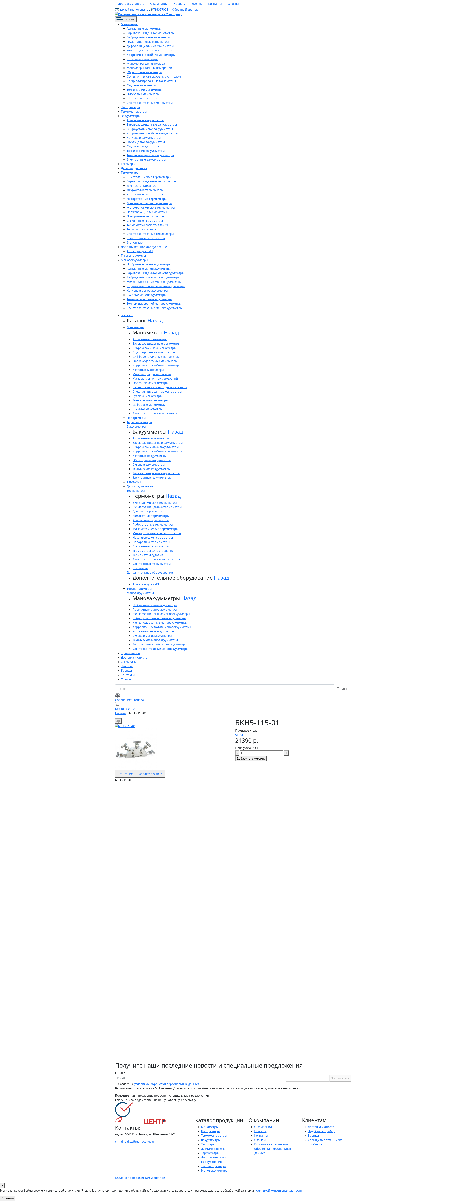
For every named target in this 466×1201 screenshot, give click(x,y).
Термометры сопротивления (147, 225)
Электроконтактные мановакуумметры (154, 308)
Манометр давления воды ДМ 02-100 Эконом (171, 977)
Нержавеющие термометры (147, 212)
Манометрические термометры (149, 203)
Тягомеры (128, 164)
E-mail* (120, 1073)
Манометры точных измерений (149, 68)
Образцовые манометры (144, 72)
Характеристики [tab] (150, 774)
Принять (7, 1198)
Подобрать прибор (321, 1131)
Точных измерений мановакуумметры (154, 304)
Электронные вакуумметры (146, 159)
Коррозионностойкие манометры (151, 55)
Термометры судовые (142, 229)
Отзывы (233, 4)
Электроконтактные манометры (150, 103)
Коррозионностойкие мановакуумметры (156, 286)
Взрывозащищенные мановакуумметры (155, 273)
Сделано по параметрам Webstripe (140, 1178)
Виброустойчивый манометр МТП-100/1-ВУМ (171, 1047)
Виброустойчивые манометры (148, 37)
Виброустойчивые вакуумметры (150, 129)
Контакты (215, 4)
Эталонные (135, 242)
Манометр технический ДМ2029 (155, 1012)
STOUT (240, 735)
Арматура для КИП (140, 251)
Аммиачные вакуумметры (145, 120)
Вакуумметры (130, 116)
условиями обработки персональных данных (166, 1084)
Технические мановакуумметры (149, 299)
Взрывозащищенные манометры (150, 33)
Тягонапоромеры (133, 256)
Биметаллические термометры (149, 177)
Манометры (129, 24)
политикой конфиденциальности (278, 1190)
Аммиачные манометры (144, 29)
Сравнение (130, 653)
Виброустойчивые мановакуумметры (153, 277)
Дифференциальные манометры (150, 46)
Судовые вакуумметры (143, 146)
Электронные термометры (146, 238)
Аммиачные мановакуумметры (149, 269)
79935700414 (162, 9)
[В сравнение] (118, 721)
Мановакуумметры (134, 260)
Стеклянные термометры (145, 221)
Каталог (129, 19)
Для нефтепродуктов (141, 186)
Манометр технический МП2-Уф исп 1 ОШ (167, 943)
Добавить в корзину (251, 759)
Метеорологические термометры (151, 208)
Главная (120, 713)
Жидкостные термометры (145, 190)
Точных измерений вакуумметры (150, 155)
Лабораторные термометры (147, 199)
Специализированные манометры (151, 81)
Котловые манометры (142, 59)
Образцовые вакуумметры (146, 142)
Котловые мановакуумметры (147, 290)
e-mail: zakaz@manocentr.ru (134, 1142)
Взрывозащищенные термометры (151, 181)
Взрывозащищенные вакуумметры (152, 125)
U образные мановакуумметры (149, 264)
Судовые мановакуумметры (146, 295)
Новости (179, 4)
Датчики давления (134, 168)
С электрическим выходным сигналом (154, 77)
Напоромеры (130, 107)
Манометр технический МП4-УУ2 (156, 876)
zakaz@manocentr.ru (134, 9)
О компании (159, 4)
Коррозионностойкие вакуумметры (152, 133)
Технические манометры (144, 90)
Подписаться (340, 1078)
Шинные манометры (142, 98)
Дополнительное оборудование (144, 247)
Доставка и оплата (131, 4)
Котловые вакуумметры (144, 138)
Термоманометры (134, 111)
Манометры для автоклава (146, 63)
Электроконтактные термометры (150, 234)
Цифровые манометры (143, 94)
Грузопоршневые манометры (148, 42)
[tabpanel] (233, 922)
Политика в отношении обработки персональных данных (272, 1148)
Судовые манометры (141, 85)
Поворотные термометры (145, 216)
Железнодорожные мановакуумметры (154, 282)
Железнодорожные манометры (149, 50)
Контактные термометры (145, 194)
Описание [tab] (125, 774)
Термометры (130, 173)
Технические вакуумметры (146, 151)
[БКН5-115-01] (125, 726)
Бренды (196, 4)
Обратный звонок (185, 9)
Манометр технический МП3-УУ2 (156, 810)
